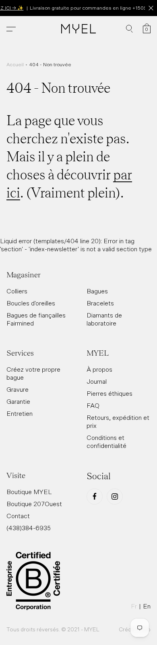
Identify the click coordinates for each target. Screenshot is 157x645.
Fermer (151, 8)
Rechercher (129, 29)
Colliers (16, 291)
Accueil (15, 64)
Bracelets (100, 303)
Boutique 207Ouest (34, 503)
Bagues (97, 291)
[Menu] (11, 29)
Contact (18, 515)
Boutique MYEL (29, 491)
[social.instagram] (115, 496)
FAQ (93, 405)
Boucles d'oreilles (30, 303)
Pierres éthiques (109, 393)
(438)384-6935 (28, 527)
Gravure (17, 389)
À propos (99, 369)
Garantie (18, 401)
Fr (134, 606)
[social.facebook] (95, 496)
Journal (97, 381)
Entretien (19, 413)
